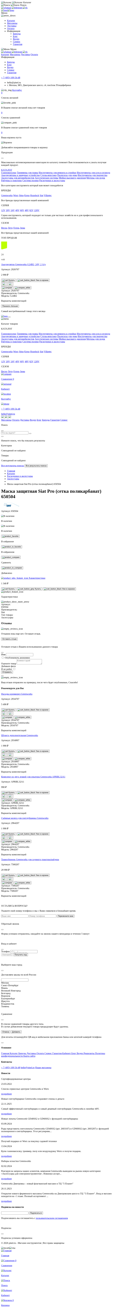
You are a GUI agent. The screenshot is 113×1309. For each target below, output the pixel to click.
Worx (15, 195)
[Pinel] (7, 10)
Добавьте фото (8, 666)
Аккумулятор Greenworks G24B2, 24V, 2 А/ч (23, 264)
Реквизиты (89, 1053)
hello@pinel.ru (8, 414)
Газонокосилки (8, 172)
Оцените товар (8, 663)
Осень (16, 228)
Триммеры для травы (27, 172)
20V (8, 210)
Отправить (7, 672)
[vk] (25, 7)
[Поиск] (30, 433)
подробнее (6, 1094)
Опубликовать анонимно (17, 657)
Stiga (21, 195)
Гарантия (17, 44)
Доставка (11, 26)
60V (22, 210)
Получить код (21, 955)
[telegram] (17, 7)
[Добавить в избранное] (10, 536)
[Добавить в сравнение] (7, 287)
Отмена (5, 1032)
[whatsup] (6, 7)
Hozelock (34, 195)
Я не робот (7, 669)
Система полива (30, 180)
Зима (22, 228)
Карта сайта (29, 1056)
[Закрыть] (2, 430)
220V (36, 210)
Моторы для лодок (95, 178)
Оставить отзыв (9, 639)
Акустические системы (46, 178)
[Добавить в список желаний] (4, 284)
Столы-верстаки (48, 175)
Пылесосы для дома (67, 175)
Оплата (10, 28)
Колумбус (17, 90)
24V (13, 210)
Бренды (17, 33)
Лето (10, 228)
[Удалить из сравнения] (22, 287)
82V (31, 210)
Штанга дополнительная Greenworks (19, 735)
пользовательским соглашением (52, 1218)
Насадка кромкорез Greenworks (16, 694)
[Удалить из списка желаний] (10, 284)
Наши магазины (43, 1067)
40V (17, 210)
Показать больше (10, 306)
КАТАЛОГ (6, 170)
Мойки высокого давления (72, 178)
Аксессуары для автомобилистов (17, 178)
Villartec (48, 195)
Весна (4, 228)
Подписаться (36, 1213)
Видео (16, 39)
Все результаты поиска (12, 465)
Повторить (7, 955)
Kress (27, 195)
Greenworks (7, 195)
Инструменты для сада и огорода (93, 172)
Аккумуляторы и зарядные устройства (20, 175)
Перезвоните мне (65, 916)
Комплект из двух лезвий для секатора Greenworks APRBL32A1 (33, 776)
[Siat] (12, 506)
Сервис (16, 41)
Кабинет (66, 1053)
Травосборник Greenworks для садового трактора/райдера (30, 859)
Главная (5, 1053)
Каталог (11, 20)
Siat (41, 195)
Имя (3, 654)
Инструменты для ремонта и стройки (57, 172)
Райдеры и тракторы (11, 180)
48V (27, 210)
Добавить (16, 1032)
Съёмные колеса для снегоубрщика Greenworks (24, 818)
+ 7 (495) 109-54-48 (10, 77)
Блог (15, 36)
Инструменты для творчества (92, 175)
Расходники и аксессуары (52, 180)
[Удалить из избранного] (11, 546)
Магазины (12, 23)
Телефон (5, 951)
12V (3, 210)
